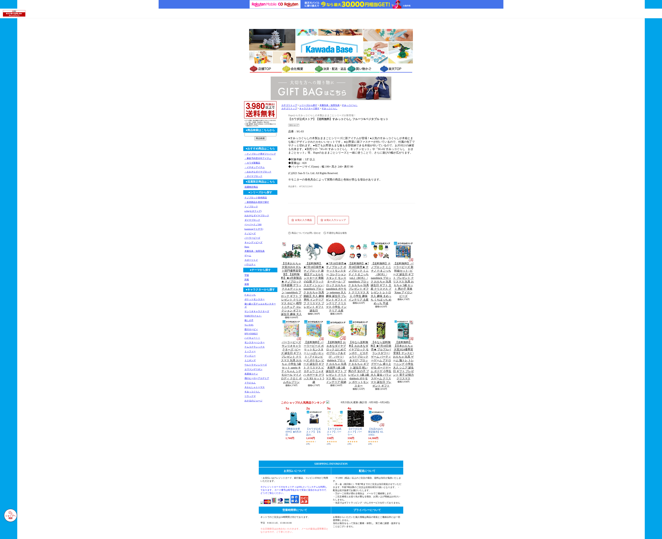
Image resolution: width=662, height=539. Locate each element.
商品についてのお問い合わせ (306, 233)
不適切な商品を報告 (337, 233)
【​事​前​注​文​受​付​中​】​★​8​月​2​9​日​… (293, 432)
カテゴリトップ (289, 105)
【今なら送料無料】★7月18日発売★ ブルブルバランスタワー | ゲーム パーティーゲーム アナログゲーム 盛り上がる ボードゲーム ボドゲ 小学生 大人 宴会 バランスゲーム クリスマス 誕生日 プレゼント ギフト (381, 364)
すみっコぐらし (350, 105)
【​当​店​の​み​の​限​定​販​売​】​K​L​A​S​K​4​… (376, 432)
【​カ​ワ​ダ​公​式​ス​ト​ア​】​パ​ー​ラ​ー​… (334, 432)
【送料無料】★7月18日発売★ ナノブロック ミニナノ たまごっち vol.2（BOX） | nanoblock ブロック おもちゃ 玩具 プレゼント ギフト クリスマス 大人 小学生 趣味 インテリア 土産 (358, 281)
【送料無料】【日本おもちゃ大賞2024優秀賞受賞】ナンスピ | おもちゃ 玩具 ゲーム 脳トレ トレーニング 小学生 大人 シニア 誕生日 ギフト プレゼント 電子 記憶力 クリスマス (403, 360)
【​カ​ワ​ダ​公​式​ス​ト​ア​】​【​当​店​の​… (313, 432)
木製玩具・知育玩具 (329, 105)
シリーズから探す (308, 105)
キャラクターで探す (309, 108)
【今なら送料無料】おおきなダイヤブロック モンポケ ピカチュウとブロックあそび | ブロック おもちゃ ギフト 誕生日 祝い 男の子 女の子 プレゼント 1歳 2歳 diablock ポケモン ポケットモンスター (360, 364)
